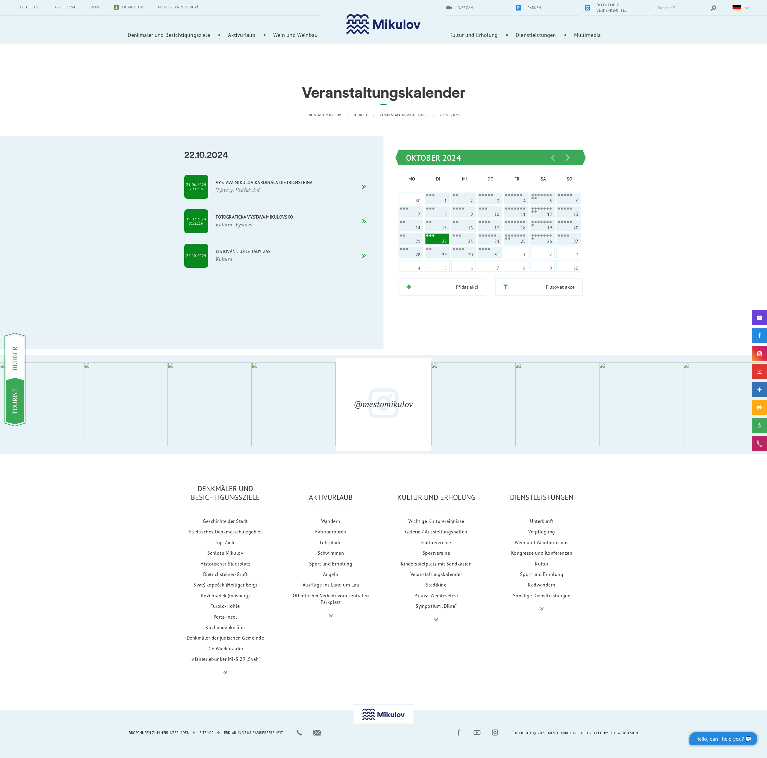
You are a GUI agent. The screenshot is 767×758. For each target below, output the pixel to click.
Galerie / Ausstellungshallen (436, 532)
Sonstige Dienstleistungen (541, 595)
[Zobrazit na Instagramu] (42, 404)
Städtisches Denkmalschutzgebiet (225, 532)
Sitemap (207, 732)
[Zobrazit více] (225, 672)
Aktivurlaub (242, 34)
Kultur (542, 564)
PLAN (95, 7)
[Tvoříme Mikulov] (759, 389)
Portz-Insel (225, 617)
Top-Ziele (225, 542)
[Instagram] (759, 353)
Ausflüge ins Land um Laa (331, 585)
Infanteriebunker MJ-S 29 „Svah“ (225, 659)
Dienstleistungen (536, 34)
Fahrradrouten (330, 532)
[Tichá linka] (759, 443)
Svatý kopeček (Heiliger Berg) (225, 585)
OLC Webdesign (624, 733)
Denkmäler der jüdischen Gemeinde (225, 638)
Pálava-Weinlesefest (436, 595)
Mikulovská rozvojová (178, 7)
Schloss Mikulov (225, 553)
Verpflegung (541, 532)
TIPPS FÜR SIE (64, 7)
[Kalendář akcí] (759, 317)
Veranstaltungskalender (404, 115)
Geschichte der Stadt (225, 521)
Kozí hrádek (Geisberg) (225, 595)
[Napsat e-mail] (317, 732)
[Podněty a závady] (759, 425)
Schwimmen (331, 553)
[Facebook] (759, 335)
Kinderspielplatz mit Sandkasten (436, 564)
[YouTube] (759, 371)
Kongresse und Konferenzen (541, 553)
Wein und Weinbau (295, 34)
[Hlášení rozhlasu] (759, 407)
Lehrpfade (331, 542)
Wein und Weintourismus (542, 542)
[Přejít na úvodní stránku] (383, 24)
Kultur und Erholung (473, 34)
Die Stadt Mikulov (324, 115)
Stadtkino (436, 585)
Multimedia (587, 34)
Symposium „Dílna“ (436, 606)
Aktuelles (28, 7)
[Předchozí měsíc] (552, 157)
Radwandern (541, 585)
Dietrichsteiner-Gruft (225, 574)
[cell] (437, 198)
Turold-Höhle (225, 606)
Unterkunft (541, 521)
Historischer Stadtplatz (225, 564)
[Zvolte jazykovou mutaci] (737, 8)
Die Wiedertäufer (225, 649)
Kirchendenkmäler (225, 627)
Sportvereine (436, 553)
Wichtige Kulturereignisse (436, 521)
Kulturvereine (436, 542)
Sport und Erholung (331, 564)
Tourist (360, 115)
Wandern (330, 521)
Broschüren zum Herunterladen (159, 732)
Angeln (331, 574)
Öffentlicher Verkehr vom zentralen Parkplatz (331, 598)
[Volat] (299, 732)
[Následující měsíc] (567, 157)
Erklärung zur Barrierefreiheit (253, 732)
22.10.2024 (450, 115)
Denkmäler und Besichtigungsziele (169, 34)
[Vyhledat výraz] (714, 8)
